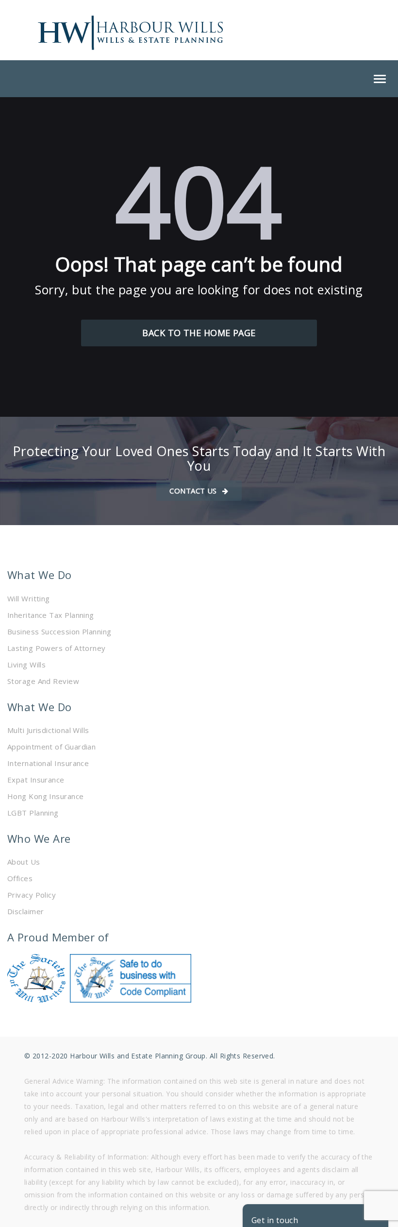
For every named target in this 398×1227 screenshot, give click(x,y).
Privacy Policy (31, 895)
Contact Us (194, 490)
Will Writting (28, 598)
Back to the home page (198, 333)
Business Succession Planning (59, 631)
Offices (20, 878)
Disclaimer (25, 911)
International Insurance (48, 763)
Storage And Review (43, 681)
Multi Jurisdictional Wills (48, 730)
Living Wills (26, 664)
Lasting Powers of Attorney (56, 648)
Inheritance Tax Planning (50, 615)
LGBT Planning (33, 813)
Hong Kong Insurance (45, 796)
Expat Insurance (36, 779)
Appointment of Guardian (51, 746)
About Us (23, 862)
